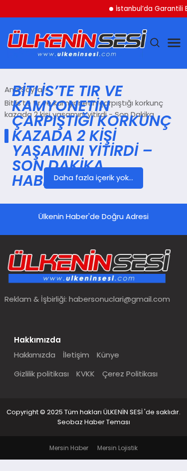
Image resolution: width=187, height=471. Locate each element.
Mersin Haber (68, 448)
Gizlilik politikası (41, 373)
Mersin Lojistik (117, 448)
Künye (108, 355)
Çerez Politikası (130, 373)
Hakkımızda (34, 355)
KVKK (85, 373)
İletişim (76, 355)
